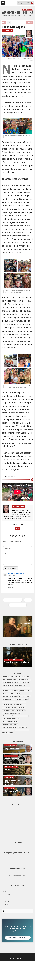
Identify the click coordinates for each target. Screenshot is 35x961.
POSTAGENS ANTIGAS (17, 605)
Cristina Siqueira (8, 688)
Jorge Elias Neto (19, 704)
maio (6, 904)
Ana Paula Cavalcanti (9, 679)
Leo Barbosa (21, 710)
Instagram (27, 618)
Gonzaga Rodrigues (8, 702)
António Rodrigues (24, 679)
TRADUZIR (29, 22)
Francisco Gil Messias (9, 696)
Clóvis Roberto (20, 685)
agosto (7, 894)
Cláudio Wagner (7, 685)
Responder (11, 587)
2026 (4, 891)
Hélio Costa (21, 702)
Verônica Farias (7, 732)
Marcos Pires (7, 30)
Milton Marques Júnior (10, 721)
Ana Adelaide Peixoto (22, 676)
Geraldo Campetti (8, 699)
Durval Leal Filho (26, 690)
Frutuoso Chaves (24, 696)
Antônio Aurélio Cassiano (10, 682)
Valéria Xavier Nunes (22, 730)
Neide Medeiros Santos (10, 724)
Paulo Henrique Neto (9, 727)
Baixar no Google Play (18, 937)
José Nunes (21, 707)
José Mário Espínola (9, 707)
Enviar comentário (10, 568)
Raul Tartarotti (7, 730)
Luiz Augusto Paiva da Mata (11, 713)
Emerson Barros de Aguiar (11, 693)
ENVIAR (4, 22)
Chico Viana (25, 682)
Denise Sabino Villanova (10, 690)
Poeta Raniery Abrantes (16, 574)
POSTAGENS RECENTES (13, 600)
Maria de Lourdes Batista (10, 718)
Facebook (27, 621)
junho (7, 901)
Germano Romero (22, 699)
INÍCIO (28, 600)
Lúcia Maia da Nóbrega (9, 716)
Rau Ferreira (22, 727)
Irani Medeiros (7, 704)
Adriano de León (7, 676)
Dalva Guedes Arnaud (23, 688)
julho (7, 898)
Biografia (27, 623)
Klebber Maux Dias (8, 710)
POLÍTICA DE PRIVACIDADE (16, 911)
